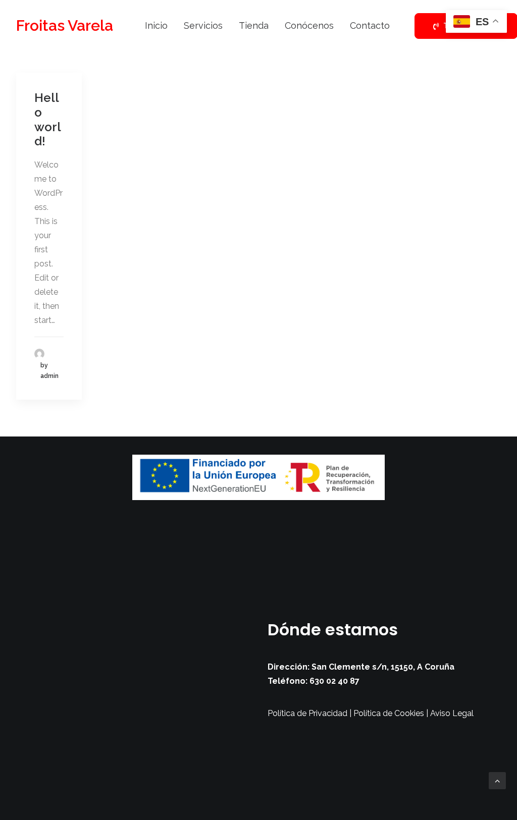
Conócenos (309, 25)
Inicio (156, 25)
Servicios (203, 25)
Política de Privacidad (307, 713)
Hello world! (47, 119)
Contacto (370, 25)
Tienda (254, 25)
